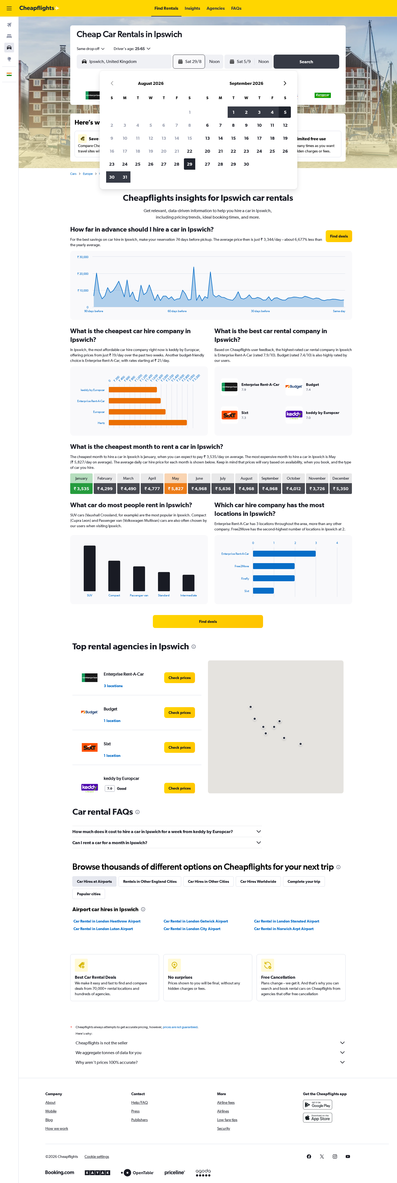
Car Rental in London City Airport (192, 929)
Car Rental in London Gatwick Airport (196, 921)
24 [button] (124, 164)
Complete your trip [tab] (304, 881)
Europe (88, 174)
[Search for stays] (9, 36)
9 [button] (111, 138)
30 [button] (112, 177)
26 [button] (150, 164)
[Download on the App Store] (317, 1117)
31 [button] (125, 177)
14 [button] (176, 138)
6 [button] (163, 125)
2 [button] (111, 125)
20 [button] (163, 151)
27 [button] (163, 164)
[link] (339, 236)
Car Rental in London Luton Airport (103, 929)
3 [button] (124, 125)
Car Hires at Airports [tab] (94, 881)
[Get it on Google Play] (317, 1105)
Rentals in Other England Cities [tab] (150, 881)
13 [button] (164, 138)
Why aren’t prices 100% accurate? (107, 1062)
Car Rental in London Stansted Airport (286, 921)
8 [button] (189, 125)
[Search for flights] (9, 24)
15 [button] (189, 138)
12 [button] (151, 138)
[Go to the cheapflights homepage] (39, 8)
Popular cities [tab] (88, 894)
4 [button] (137, 125)
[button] (9, 8)
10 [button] (125, 138)
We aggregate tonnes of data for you (109, 1052)
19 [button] (151, 151)
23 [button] (112, 164)
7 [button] (176, 125)
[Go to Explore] (9, 59)
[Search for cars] (9, 47)
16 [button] (112, 151)
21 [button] (176, 151)
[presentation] (193, 646)
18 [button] (138, 151)
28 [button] (176, 164)
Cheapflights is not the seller (101, 1042)
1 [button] (190, 112)
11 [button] (138, 138)
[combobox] (91, 48)
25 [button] (137, 164)
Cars (73, 174)
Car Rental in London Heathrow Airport (106, 921)
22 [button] (189, 151)
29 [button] (189, 164)
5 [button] (150, 125)
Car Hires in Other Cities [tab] (208, 881)
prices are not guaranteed (180, 1027)
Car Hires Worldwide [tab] (258, 881)
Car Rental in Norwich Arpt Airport (284, 929)
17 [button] (125, 151)
